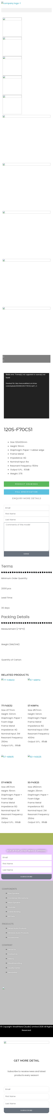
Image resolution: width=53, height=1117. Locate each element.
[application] (26, 395)
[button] (26, 10)
